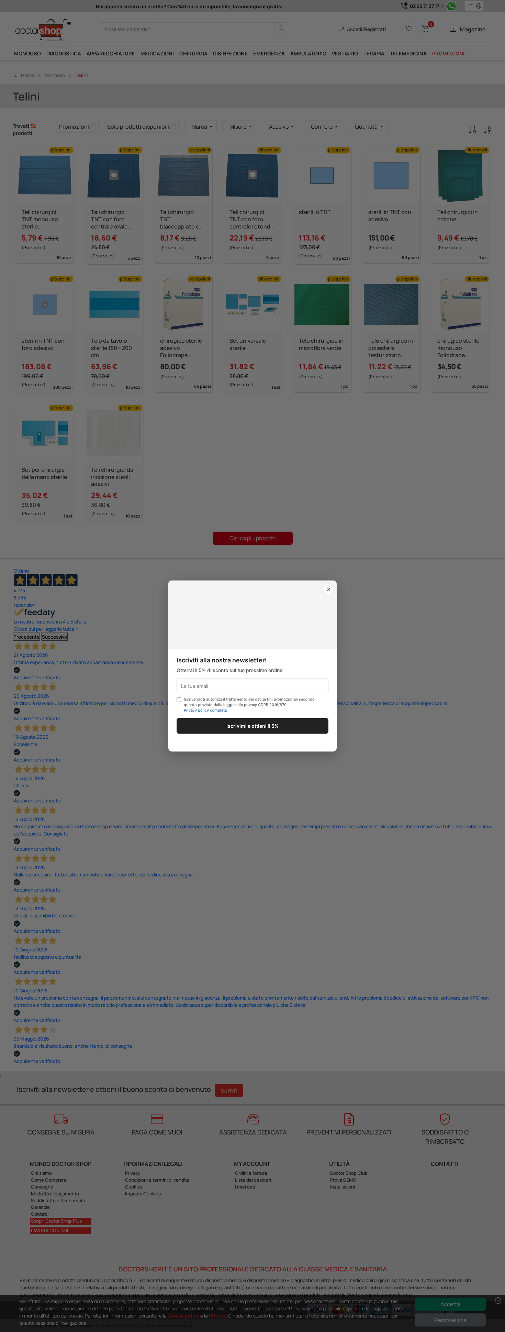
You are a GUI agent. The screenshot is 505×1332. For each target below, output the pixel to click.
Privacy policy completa (205, 710)
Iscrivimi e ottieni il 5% (252, 726)
